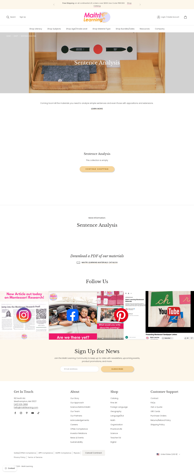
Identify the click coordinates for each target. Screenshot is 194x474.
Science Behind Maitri (80, 407)
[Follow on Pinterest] (26, 413)
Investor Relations (78, 433)
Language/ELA (117, 415)
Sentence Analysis (28, 36)
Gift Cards (155, 411)
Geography (115, 411)
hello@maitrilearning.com (26, 407)
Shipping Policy (158, 424)
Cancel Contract (93, 452)
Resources (145, 28)
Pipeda (77, 453)
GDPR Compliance (63, 453)
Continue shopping (97, 169)
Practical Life (116, 429)
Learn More (97, 109)
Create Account (173, 17)
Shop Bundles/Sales (125, 28)
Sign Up (23, 17)
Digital (113, 442)
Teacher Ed (115, 437)
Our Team (75, 411)
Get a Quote (156, 407)
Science (114, 433)
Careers (74, 424)
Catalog (114, 398)
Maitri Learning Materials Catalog (100, 262)
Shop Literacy (35, 28)
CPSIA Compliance (79, 429)
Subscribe (117, 369)
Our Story (74, 398)
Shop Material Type (101, 28)
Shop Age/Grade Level (76, 28)
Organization (116, 424)
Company (160, 28)
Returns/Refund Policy (161, 420)
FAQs (153, 402)
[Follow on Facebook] (15, 413)
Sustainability (76, 442)
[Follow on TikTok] (38, 413)
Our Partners (76, 415)
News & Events (77, 437)
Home (8, 36)
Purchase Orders (158, 415)
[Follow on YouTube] (32, 413)
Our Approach (77, 402)
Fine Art (113, 402)
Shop (16, 36)
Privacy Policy (19, 457)
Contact (154, 398)
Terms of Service (35, 457)
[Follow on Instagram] (21, 413)
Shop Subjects (54, 28)
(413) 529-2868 (21, 404)
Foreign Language (119, 407)
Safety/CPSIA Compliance (25, 453)
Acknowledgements (79, 420)
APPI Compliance (45, 453)
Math (112, 420)
